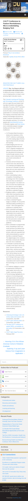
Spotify (11, 56)
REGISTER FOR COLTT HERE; (12, 83)
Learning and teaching (14, 33)
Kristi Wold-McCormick (16, 122)
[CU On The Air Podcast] (14, 6)
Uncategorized (6, 411)
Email (15, 56)
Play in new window (13, 53)
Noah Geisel (20, 124)
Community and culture (8, 400)
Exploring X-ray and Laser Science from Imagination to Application (15, 351)
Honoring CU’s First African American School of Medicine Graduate (13, 344)
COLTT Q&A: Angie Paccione (14, 332)
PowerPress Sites (17, 497)
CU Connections (8, 455)
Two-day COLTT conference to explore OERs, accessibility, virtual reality (15, 326)
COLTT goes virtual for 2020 (14, 320)
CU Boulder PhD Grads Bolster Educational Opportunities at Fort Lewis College (13, 430)
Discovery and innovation (9, 403)
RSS (19, 56)
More (23, 56)
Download (6, 54)
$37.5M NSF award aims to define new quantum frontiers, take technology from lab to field (14, 478)
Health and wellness (8, 405)
